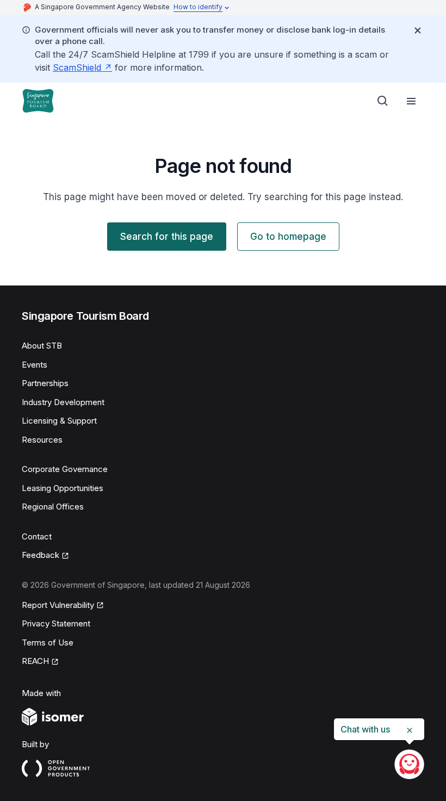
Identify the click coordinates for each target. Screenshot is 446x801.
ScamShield (77, 67)
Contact (37, 536)
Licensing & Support (59, 420)
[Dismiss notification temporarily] (418, 30)
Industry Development (63, 402)
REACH (35, 661)
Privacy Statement (56, 623)
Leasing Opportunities (62, 488)
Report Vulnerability (58, 605)
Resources (42, 439)
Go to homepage (288, 236)
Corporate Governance (65, 469)
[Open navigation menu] (411, 101)
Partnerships (45, 383)
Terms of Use (47, 642)
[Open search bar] (383, 101)
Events (34, 364)
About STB (42, 345)
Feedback (40, 555)
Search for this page (166, 236)
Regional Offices (53, 506)
